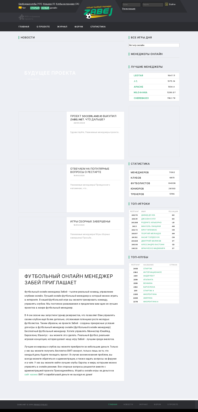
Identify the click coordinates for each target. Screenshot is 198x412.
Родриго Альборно (151, 222)
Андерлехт (149, 276)
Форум (79, 27)
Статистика (98, 27)
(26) (67, 4)
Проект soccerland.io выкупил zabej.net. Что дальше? (93, 117)
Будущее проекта (50, 73)
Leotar (138, 75)
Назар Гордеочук (150, 237)
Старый (34, 8)
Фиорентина (150, 294)
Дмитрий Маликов (151, 241)
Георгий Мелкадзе (151, 233)
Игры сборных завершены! (90, 221)
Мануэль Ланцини (151, 226)
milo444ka (140, 92)
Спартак (147, 268)
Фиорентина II (150, 301)
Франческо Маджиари (153, 248)
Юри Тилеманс (149, 230)
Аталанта (148, 279)
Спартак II (148, 290)
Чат (24, 8)
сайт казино (31, 374)
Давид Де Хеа (148, 215)
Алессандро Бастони (152, 244)
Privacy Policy (41, 404)
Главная (24, 27)
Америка (147, 298)
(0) (49, 4)
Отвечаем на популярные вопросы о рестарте (89, 170)
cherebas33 (141, 98)
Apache (138, 86)
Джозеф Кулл (148, 219)
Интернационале (152, 272)
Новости (128, 404)
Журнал (62, 27)
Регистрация (128, 9)
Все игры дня (141, 37)
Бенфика (147, 283)
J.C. (136, 81)
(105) (30, 4)
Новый (45, 8)
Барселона (149, 287)
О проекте (43, 27)
